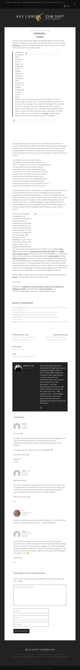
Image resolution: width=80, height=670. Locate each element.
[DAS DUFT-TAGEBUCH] (40, 21)
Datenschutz (29, 654)
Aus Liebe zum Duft (53, 2)
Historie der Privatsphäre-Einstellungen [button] (27, 657)
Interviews (16, 2)
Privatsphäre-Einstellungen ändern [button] (51, 654)
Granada (46, 113)
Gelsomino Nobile (48, 251)
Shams (14, 277)
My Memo (16, 45)
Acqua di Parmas (36, 251)
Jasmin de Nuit (53, 256)
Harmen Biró (17, 312)
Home (8, 2)
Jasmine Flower (45, 289)
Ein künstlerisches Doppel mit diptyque (40, 312)
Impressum (18, 654)
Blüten (15, 349)
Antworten (25, 428)
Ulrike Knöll (45, 30)
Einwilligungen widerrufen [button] (57, 657)
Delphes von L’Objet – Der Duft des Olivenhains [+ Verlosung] (43, 322)
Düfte (21, 349)
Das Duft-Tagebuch (40, 649)
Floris (61, 249)
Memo (21, 356)
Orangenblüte (30, 356)
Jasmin (15, 356)
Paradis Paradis (22, 254)
